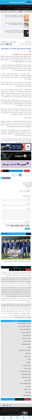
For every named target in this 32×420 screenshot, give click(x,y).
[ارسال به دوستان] (3, 44)
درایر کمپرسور (27, 356)
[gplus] (7, 178)
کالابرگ (29, 359)
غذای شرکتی (28, 353)
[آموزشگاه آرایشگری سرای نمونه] (16, 164)
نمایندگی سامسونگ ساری (25, 350)
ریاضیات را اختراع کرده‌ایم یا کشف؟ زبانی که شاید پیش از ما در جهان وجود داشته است (14, 31)
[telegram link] (7, 405)
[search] (2, 6)
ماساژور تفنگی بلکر (26, 344)
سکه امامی (28, 386)
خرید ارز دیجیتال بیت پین (24, 326)
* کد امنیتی (27, 221)
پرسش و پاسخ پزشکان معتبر (24, 323)
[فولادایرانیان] (16, 147)
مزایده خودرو (28, 380)
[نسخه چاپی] (1, 44)
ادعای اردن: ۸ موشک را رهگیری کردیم (22, 317)
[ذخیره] (6, 44)
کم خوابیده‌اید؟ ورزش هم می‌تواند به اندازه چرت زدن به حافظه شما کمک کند (14, 23)
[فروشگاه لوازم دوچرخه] (16, 155)
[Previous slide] (6, 233)
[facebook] (4, 178)
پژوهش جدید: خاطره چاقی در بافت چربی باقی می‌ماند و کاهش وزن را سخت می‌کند (14, 16)
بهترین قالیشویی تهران (25, 383)
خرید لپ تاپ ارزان (26, 338)
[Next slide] (2, 233)
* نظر (29, 208)
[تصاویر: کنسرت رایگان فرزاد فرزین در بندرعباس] (15, 248)
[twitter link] (4, 405)
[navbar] (30, 6)
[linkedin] (9, 178)
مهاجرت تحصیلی (27, 365)
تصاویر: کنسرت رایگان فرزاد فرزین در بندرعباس (19, 261)
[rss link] (10, 405)
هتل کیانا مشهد (27, 341)
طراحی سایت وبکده (26, 377)
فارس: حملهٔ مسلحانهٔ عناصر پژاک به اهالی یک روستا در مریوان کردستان (16, 285)
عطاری (29, 347)
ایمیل (29, 203)
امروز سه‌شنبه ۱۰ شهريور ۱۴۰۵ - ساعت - (21, 6)
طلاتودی (29, 362)
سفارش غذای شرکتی (26, 374)
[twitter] (2, 178)
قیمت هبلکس (27, 368)
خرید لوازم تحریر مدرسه (25, 329)
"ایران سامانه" (11, 414)
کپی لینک (27, 171)
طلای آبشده (28, 392)
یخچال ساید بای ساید (25, 332)
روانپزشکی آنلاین (27, 395)
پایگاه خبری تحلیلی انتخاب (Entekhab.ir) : (22, 54)
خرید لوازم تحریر (27, 335)
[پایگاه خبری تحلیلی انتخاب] (28, 2)
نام (29, 198)
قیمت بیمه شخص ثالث (25, 371)
